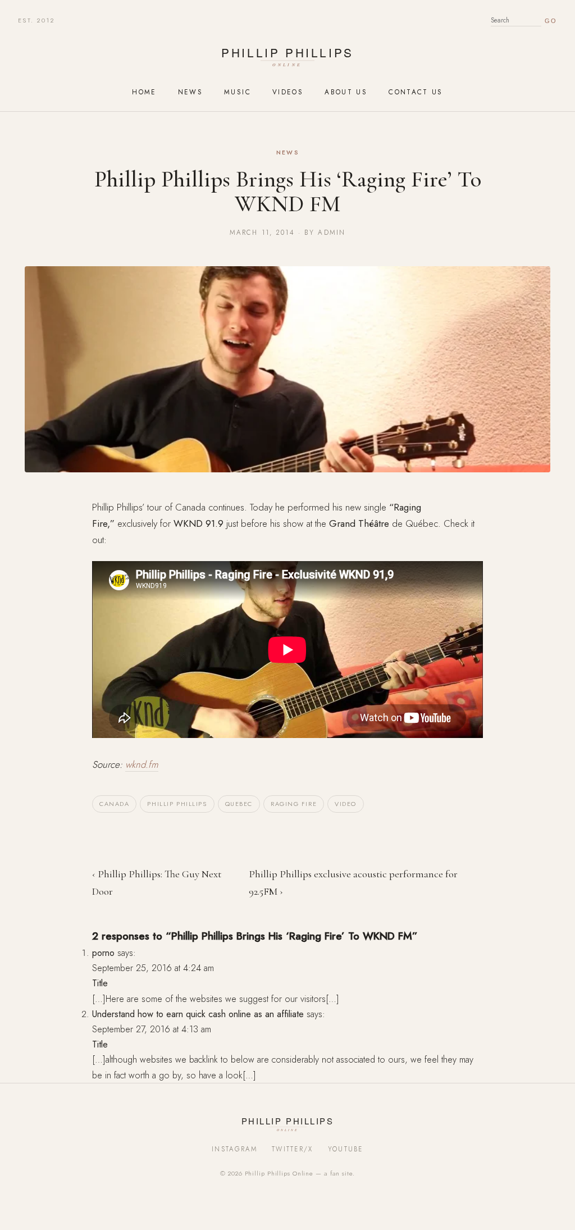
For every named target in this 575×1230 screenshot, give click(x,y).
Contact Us (416, 92)
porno (103, 952)
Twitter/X (292, 1149)
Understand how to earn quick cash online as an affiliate (198, 1014)
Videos (287, 92)
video (346, 803)
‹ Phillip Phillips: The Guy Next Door (156, 883)
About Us (346, 92)
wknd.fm (141, 764)
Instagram (234, 1149)
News (190, 92)
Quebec (239, 803)
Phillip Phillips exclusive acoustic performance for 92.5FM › (353, 883)
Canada (114, 803)
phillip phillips (177, 803)
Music (237, 92)
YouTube (345, 1149)
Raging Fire (294, 803)
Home (144, 92)
